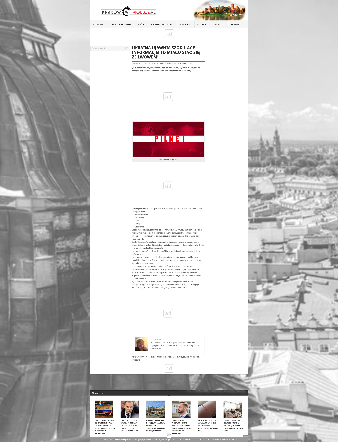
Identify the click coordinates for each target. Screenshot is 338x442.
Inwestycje (185, 24)
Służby (141, 24)
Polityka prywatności (143, 440)
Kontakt (235, 24)
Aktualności (99, 24)
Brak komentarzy (184, 63)
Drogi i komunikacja (121, 24)
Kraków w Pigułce (128, 11)
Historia (201, 24)
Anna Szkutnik (159, 63)
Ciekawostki (218, 24)
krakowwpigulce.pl (124, 440)
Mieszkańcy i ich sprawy (162, 24)
